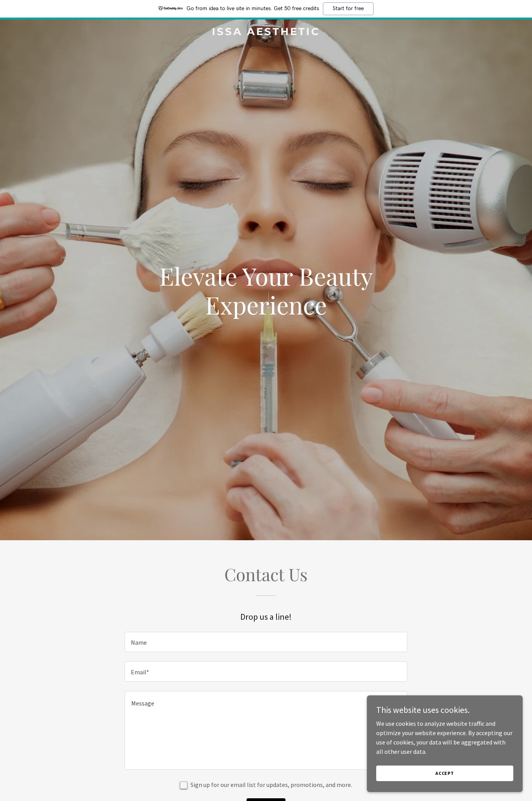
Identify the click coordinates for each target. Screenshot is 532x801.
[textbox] (266, 642)
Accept (444, 773)
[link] (265, 33)
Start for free (348, 8)
